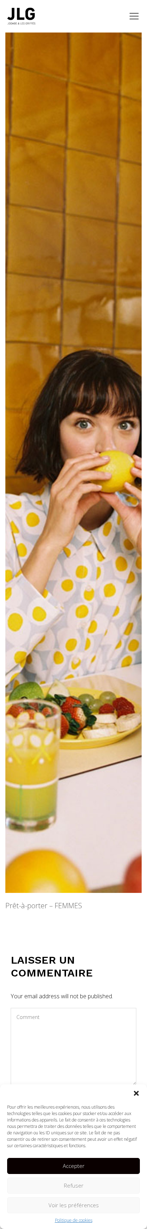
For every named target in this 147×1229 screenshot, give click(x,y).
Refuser (73, 1185)
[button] (136, 1093)
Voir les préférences (74, 1205)
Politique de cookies (73, 1220)
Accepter (74, 1165)
